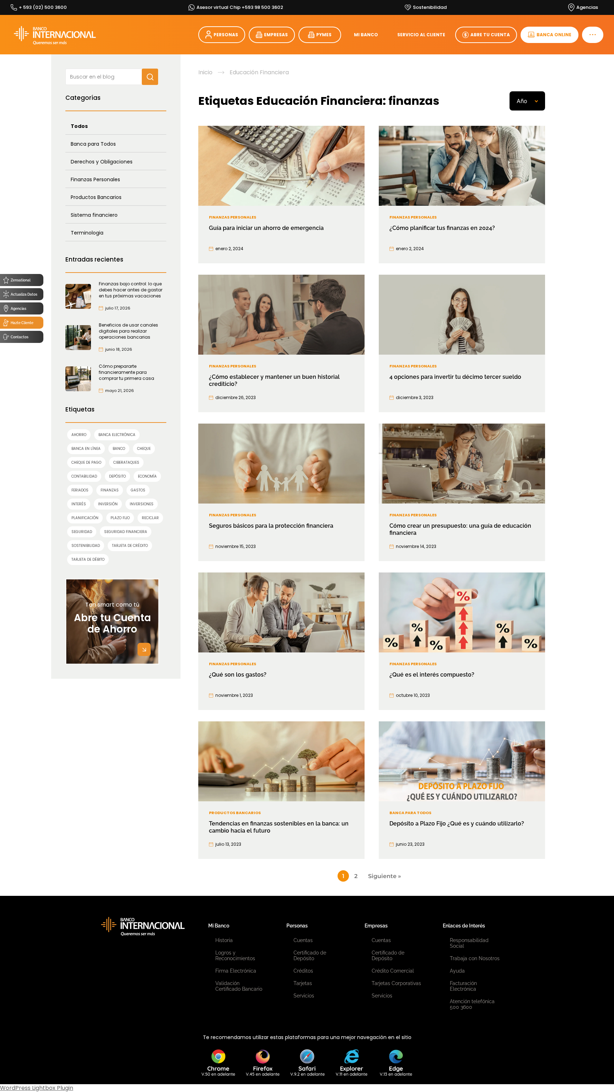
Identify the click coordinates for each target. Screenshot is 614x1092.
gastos (138, 490)
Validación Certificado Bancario (238, 986)
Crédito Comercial (393, 971)
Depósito (117, 476)
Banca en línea (86, 448)
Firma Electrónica (235, 971)
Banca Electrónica (116, 434)
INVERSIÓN (108, 504)
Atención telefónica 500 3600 (472, 1004)
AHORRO (78, 434)
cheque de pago (86, 462)
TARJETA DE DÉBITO (87, 559)
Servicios (303, 996)
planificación (84, 518)
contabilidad (84, 476)
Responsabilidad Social (469, 943)
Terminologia (87, 232)
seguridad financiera (125, 531)
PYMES (324, 35)
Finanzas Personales (95, 179)
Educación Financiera (259, 72)
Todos (79, 126)
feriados (79, 490)
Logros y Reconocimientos (235, 955)
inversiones (142, 504)
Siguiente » (384, 876)
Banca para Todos (93, 143)
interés (78, 504)
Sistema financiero (94, 215)
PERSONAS (226, 35)
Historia (224, 940)
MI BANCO (366, 35)
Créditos (303, 971)
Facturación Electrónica (463, 986)
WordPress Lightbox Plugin (36, 1088)
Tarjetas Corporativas (396, 983)
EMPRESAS (276, 35)
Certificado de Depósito (309, 955)
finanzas (110, 490)
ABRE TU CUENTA (490, 35)
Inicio (205, 72)
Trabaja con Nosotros (475, 958)
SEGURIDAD (81, 531)
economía (147, 476)
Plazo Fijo (120, 518)
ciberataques (126, 462)
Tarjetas (302, 983)
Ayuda (457, 971)
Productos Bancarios (96, 197)
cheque (144, 448)
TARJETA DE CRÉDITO (130, 545)
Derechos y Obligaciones (102, 161)
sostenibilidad (85, 545)
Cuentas (303, 940)
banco (119, 448)
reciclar (150, 518)
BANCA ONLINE (554, 35)
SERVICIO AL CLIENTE (421, 35)
